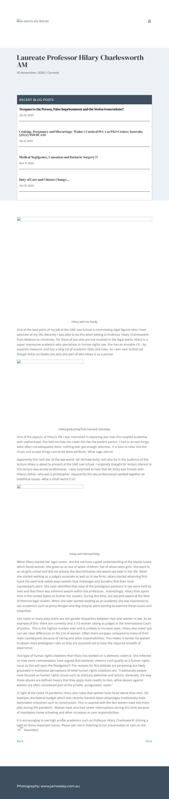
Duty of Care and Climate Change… (44, 179)
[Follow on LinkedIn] (140, 26)
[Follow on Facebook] (149, 26)
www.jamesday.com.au (60, 786)
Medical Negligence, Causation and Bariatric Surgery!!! (58, 157)
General (53, 73)
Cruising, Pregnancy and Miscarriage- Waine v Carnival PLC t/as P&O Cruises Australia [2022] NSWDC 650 (80, 133)
